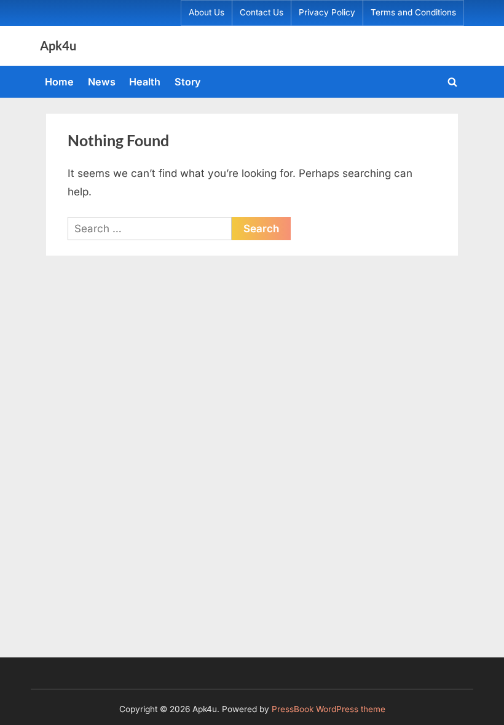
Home (59, 82)
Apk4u (58, 45)
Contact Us (261, 12)
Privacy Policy (327, 12)
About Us (206, 12)
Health (144, 82)
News (102, 82)
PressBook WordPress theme (328, 709)
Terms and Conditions (413, 12)
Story (188, 82)
